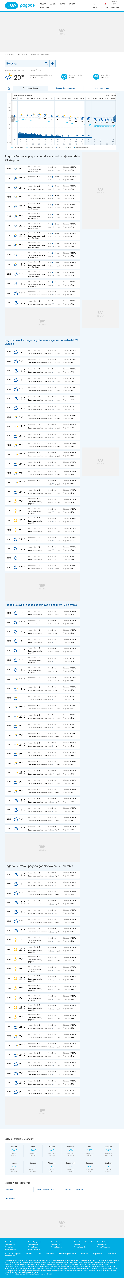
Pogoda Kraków (33, 1244)
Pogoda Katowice (103, 1242)
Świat (62, 4)
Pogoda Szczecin (79, 1247)
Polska (43, 4)
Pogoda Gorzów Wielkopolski (84, 1242)
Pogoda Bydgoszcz (34, 1242)
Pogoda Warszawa (103, 1247)
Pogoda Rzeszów (56, 1247)
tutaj (50, 1274)
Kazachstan (22, 54)
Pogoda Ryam (9, 1189)
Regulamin (84, 1254)
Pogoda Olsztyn (102, 1244)
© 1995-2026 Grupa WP (13, 1254)
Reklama (29, 1254)
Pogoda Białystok (11, 1242)
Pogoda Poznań (33, 1247)
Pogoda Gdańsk (56, 1242)
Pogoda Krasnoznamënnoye (45, 1189)
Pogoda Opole (9, 1247)
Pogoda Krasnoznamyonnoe (74, 1189)
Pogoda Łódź (78, 1244)
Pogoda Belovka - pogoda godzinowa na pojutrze (33, 604)
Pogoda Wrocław (10, 1250)
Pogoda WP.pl (10, 54)
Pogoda (27, 5)
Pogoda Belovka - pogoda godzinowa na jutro (31, 340)
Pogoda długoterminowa (65, 88)
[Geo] (53, 63)
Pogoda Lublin (55, 1244)
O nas (39, 1254)
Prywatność (50, 1254)
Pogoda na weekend (101, 88)
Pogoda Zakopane (34, 1250)
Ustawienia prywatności (67, 1254)
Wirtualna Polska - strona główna (11, 5)
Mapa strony (97, 1254)
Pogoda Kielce (10, 1244)
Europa (53, 4)
